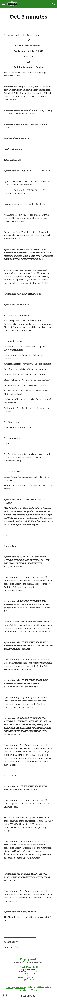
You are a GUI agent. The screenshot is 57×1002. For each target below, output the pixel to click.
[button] (3, 4)
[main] (28, 16)
